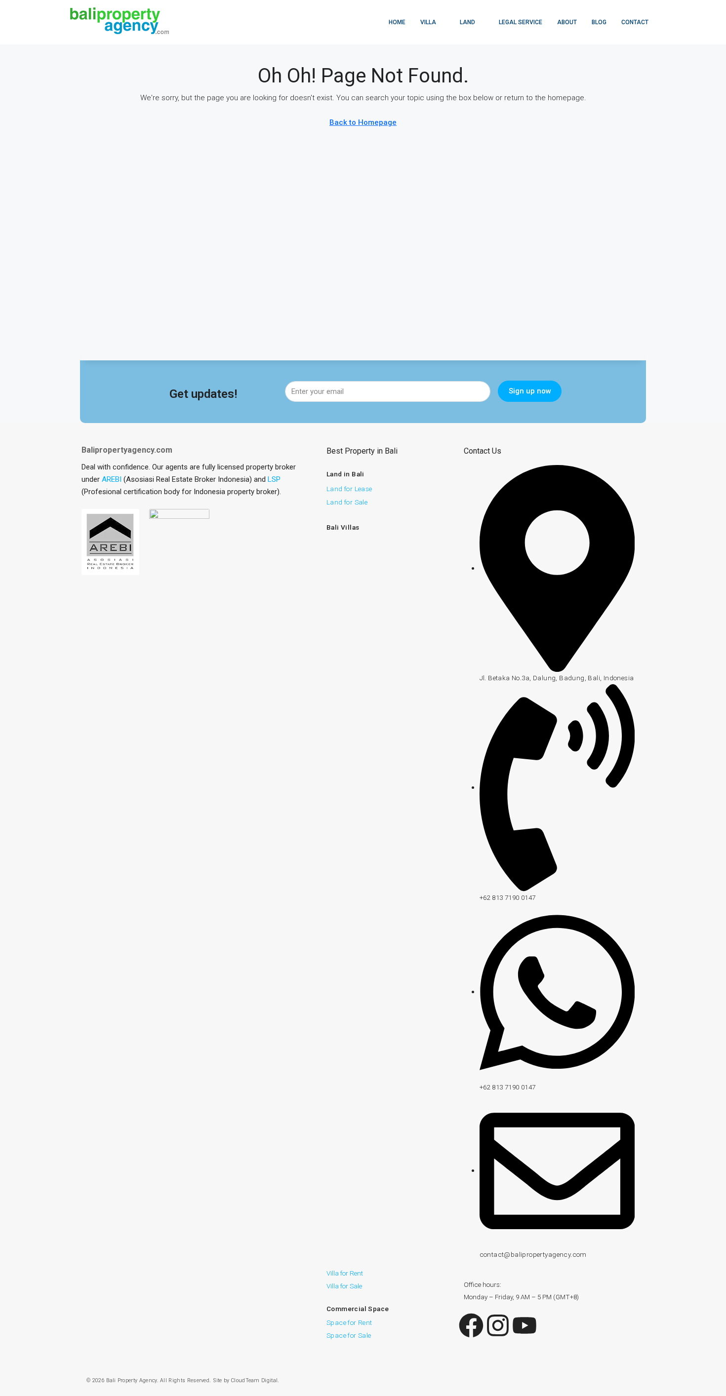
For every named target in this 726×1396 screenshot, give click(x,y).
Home (397, 22)
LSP (274, 479)
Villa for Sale (344, 1286)
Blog (599, 22)
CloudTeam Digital (254, 1380)
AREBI (111, 479)
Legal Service (520, 22)
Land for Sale (346, 502)
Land (467, 22)
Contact (634, 22)
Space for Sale (348, 1335)
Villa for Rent (344, 1273)
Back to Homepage (363, 122)
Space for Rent (349, 1322)
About (567, 22)
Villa (428, 22)
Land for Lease (349, 489)
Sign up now (530, 391)
